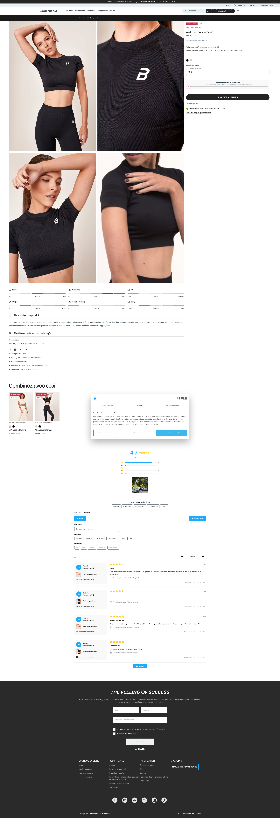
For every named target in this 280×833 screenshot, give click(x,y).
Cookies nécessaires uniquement (108, 433)
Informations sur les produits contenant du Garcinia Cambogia (124, 778)
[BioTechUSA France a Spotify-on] (144, 802)
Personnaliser (138, 433)
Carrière (252, 5)
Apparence (89, 538)
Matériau (79, 538)
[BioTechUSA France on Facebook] (114, 802)
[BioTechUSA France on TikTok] (164, 802)
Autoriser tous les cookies (171, 433)
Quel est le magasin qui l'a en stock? (198, 113)
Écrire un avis (199, 519)
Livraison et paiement (117, 769)
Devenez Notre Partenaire (119, 783)
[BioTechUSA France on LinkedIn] (154, 802)
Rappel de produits (116, 773)
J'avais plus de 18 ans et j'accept (141, 729)
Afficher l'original (133, 578)
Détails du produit (192, 104)
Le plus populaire (85, 769)
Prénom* (146, 710)
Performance (112, 538)
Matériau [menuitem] (116, 506)
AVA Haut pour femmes (90, 574)
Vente (81, 765)
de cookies (106, 814)
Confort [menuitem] (164, 506)
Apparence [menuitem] (127, 506)
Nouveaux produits (86, 773)
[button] (140, 463)
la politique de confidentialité (154, 729)
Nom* (117, 710)
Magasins (176, 761)
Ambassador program (267, 5)
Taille (130, 538)
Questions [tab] (86, 513)
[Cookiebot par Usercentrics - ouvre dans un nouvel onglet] (177, 398)
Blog (227, 5)
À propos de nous (239, 5)
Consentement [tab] (107, 406)
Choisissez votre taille (194, 68)
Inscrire (140, 741)
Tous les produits (85, 777)
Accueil (81, 18)
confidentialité (93, 814)
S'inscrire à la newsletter (126, 734)
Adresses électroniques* (124, 720)
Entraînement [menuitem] (139, 506)
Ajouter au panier (228, 97)
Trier (182, 556)
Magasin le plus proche (184, 767)
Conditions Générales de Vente (189, 814)
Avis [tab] (77, 513)
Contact (112, 765)
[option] (187, 60)
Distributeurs (114, 787)
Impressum (144, 781)
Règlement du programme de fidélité (154, 777)
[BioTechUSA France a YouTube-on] (134, 802)
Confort (123, 538)
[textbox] (96, 529)
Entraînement (100, 538)
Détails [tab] (140, 406)
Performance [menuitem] (153, 506)
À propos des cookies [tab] (172, 406)
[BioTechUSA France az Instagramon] (124, 802)
